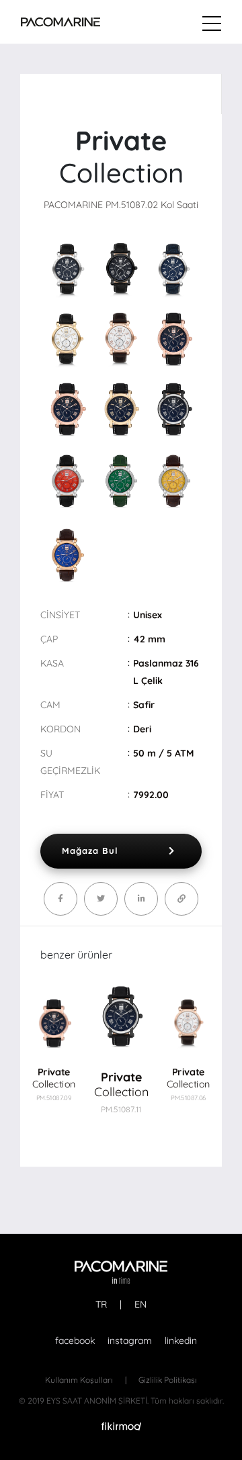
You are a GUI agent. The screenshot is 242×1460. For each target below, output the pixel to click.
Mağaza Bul (90, 850)
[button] (189, 1036)
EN (140, 1304)
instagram (130, 1340)
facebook (75, 1340)
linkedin (181, 1340)
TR (101, 1304)
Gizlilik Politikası (167, 1380)
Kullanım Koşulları (79, 1380)
